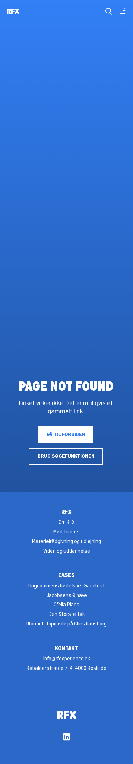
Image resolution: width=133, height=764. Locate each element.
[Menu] (122, 11)
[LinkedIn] (66, 737)
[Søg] (108, 11)
